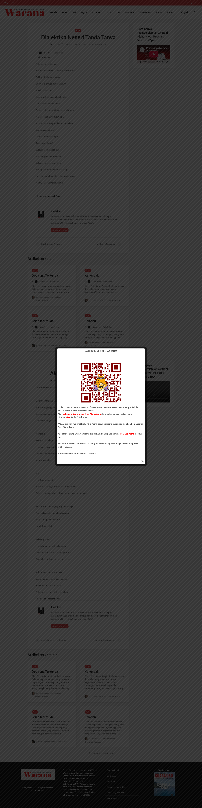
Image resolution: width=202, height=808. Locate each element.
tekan (67, 417)
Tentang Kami (127, 433)
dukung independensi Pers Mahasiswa (82, 414)
